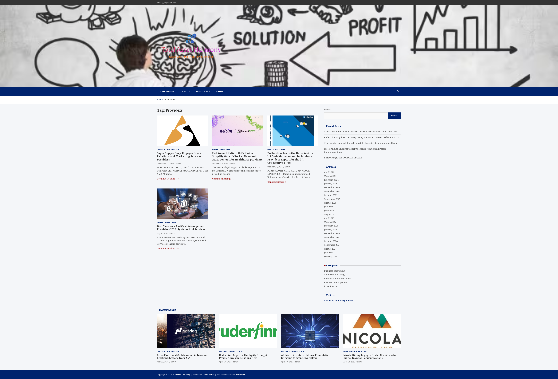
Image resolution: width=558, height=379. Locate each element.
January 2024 (330, 256)
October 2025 (331, 195)
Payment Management (221, 149)
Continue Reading (166, 178)
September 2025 (332, 199)
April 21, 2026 (162, 361)
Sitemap (219, 91)
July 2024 (328, 252)
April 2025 (329, 218)
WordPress (240, 374)
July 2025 (328, 206)
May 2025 (329, 214)
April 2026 (329, 172)
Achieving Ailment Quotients (338, 300)
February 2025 (331, 225)
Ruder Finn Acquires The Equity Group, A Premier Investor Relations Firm (361, 137)
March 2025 (330, 222)
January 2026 (330, 183)
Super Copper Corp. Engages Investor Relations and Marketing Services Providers (181, 156)
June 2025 (329, 210)
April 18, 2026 (349, 361)
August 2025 (330, 203)
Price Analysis (331, 286)
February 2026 (331, 180)
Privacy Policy (203, 91)
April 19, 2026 (287, 361)
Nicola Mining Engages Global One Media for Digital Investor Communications (370, 356)
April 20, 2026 (225, 361)
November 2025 (332, 191)
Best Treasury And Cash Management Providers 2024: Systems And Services (181, 227)
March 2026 (330, 176)
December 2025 (332, 187)
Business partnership (335, 271)
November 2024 (332, 237)
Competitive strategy (334, 274)
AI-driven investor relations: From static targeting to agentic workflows (360, 143)
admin (178, 163)
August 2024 (330, 249)
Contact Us (185, 91)
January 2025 (330, 229)
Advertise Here (167, 91)
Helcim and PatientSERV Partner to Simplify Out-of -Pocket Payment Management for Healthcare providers (237, 156)
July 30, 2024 (162, 233)
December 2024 (332, 233)
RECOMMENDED (167, 309)
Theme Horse (208, 374)
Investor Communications (168, 149)
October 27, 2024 (274, 166)
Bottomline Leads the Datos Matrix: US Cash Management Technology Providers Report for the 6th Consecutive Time (290, 157)
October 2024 (331, 241)
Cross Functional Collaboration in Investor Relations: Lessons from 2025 (360, 131)
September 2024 (332, 245)
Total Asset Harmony (181, 374)
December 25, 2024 (165, 163)
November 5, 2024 (220, 163)
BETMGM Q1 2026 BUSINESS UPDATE (343, 157)
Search (327, 109)
